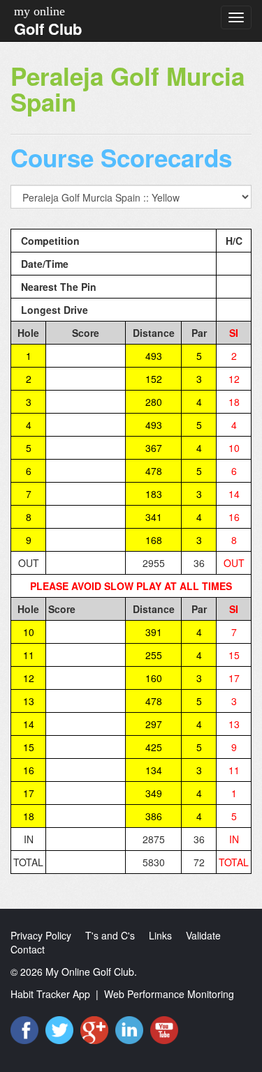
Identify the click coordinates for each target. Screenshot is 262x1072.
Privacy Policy (40, 935)
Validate (203, 935)
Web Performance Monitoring (169, 994)
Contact (27, 949)
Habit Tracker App (50, 994)
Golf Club (48, 28)
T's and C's (110, 935)
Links (160, 935)
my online (39, 11)
